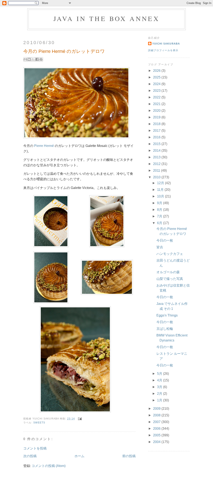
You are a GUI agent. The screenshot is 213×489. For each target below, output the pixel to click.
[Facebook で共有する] (37, 59)
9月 (160, 203)
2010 (157, 177)
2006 (157, 428)
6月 (160, 223)
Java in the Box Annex (106, 18)
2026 (157, 70)
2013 (157, 157)
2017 (157, 130)
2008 (157, 415)
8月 (160, 209)
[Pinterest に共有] (41, 59)
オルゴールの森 (168, 272)
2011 (157, 170)
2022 (157, 97)
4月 (160, 380)
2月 (160, 393)
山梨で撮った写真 (169, 278)
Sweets (39, 422)
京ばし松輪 (164, 328)
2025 (157, 77)
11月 (161, 189)
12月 (161, 183)
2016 (157, 137)
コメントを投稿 (35, 448)
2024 (157, 84)
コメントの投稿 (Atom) (49, 466)
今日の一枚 (164, 240)
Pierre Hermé (44, 146)
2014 (157, 150)
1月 (160, 400)
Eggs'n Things (167, 315)
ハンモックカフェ (169, 254)
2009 (157, 408)
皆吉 (159, 247)
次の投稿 (30, 456)
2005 (157, 435)
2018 (157, 124)
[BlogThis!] (29, 59)
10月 (161, 196)
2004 (157, 442)
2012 (157, 164)
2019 (157, 117)
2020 (157, 110)
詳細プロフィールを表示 (163, 50)
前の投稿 (129, 456)
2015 (157, 144)
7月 (160, 216)
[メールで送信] (25, 59)
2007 (157, 422)
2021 (157, 104)
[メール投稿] (79, 418)
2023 (157, 90)
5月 (160, 373)
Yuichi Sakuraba (166, 43)
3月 (160, 387)
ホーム (79, 456)
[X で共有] (33, 59)
